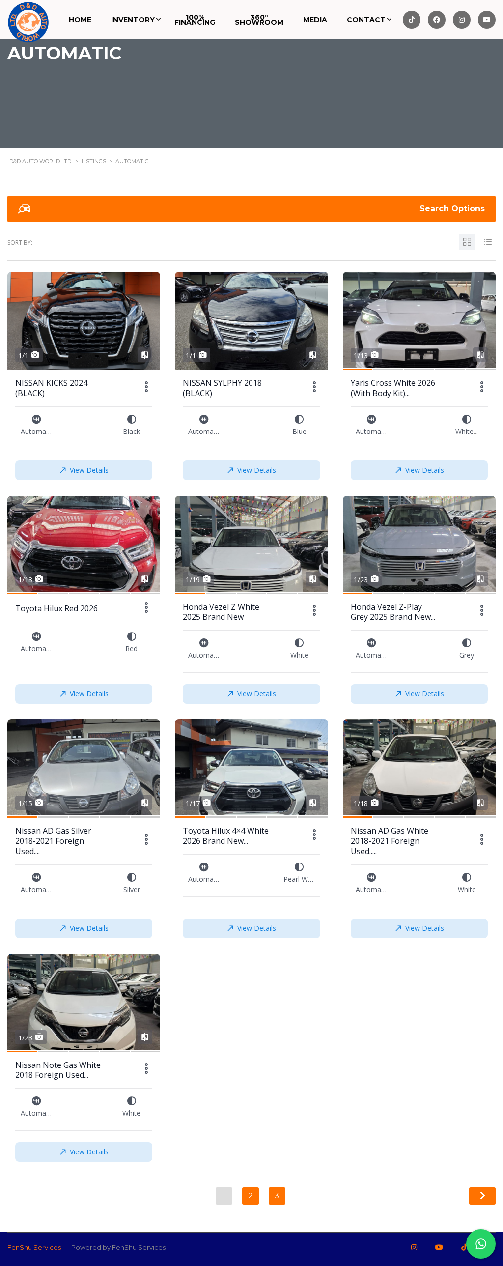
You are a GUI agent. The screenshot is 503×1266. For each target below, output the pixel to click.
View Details (89, 470)
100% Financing (194, 20)
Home (80, 19)
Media (315, 19)
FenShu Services (34, 1247)
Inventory (133, 19)
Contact (366, 19)
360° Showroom (259, 20)
